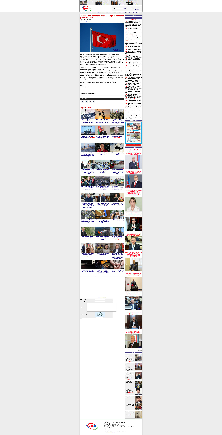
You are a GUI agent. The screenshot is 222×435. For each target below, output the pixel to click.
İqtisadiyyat (121, 12)
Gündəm (82, 12)
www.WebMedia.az (111, 432)
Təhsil (108, 12)
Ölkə (91, 12)
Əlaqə (137, 12)
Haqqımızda (131, 12)
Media (104, 12)
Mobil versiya (137, 9)
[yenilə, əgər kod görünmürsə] (100, 316)
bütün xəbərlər (140, 350)
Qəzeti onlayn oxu (134, 120)
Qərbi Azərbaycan (114, 12)
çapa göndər (89, 21)
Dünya (126, 12)
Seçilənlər (134, 147)
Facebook (134, 15)
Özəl (94, 12)
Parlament (99, 12)
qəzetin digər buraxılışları (133, 144)
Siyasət (86, 12)
